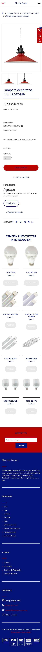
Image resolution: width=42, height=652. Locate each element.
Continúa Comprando (21, 177)
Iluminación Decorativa (30, 13)
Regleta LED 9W (31, 358)
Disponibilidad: (9, 185)
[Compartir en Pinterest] (25, 222)
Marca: (6, 109)
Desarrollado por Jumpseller (21, 632)
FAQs (6, 521)
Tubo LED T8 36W (10, 358)
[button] (3, 54)
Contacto (7, 514)
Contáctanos (11, 203)
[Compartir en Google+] (21, 222)
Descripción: (8, 122)
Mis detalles (8, 566)
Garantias (7, 517)
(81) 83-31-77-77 (11, 605)
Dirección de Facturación (12, 570)
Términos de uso (10, 536)
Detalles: (7, 148)
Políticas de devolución (12, 528)
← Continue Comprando (14, 212)
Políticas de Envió (10, 532)
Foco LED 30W (31, 401)
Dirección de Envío (10, 573)
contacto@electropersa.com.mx (16, 610)
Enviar (21, 445)
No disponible (10, 282)
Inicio (5, 506)
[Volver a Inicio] (3, 13)
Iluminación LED (13, 13)
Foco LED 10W (31, 272)
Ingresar (7, 562)
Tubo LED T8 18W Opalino (31, 315)
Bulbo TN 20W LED (10, 401)
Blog (5, 510)
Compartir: (8, 222)
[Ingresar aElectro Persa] (39, 40)
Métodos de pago (10, 525)
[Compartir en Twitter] (17, 222)
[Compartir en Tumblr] (28, 222)
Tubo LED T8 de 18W (10, 314)
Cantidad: (7, 154)
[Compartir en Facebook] (12, 222)
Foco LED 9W (10, 272)
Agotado (10, 325)
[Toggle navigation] (39, 3)
